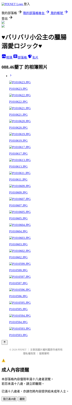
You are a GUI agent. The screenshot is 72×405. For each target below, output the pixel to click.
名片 (35, 57)
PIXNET (22, 349)
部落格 (23, 57)
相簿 (9, 57)
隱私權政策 (29, 353)
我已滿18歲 (9, 399)
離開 (22, 399)
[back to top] (5, 342)
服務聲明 (44, 353)
